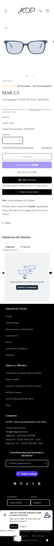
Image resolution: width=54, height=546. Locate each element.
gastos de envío (35, 109)
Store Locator (12, 379)
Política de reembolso (41, 531)
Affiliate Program (14, 392)
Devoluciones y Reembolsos (19, 329)
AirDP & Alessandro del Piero (20, 399)
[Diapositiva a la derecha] (33, 76)
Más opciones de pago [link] (27, 172)
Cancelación (12, 336)
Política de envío (38, 536)
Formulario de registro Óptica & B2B (23, 373)
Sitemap (10, 355)
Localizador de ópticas (17, 348)
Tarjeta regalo (12, 323)
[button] (6, 11)
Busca (9, 342)
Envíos (9, 316)
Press (8, 405)
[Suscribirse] (45, 463)
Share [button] (8, 223)
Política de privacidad (21, 531)
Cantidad (6, 135)
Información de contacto (28, 540)
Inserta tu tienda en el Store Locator (23, 386)
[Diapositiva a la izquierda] (21, 76)
